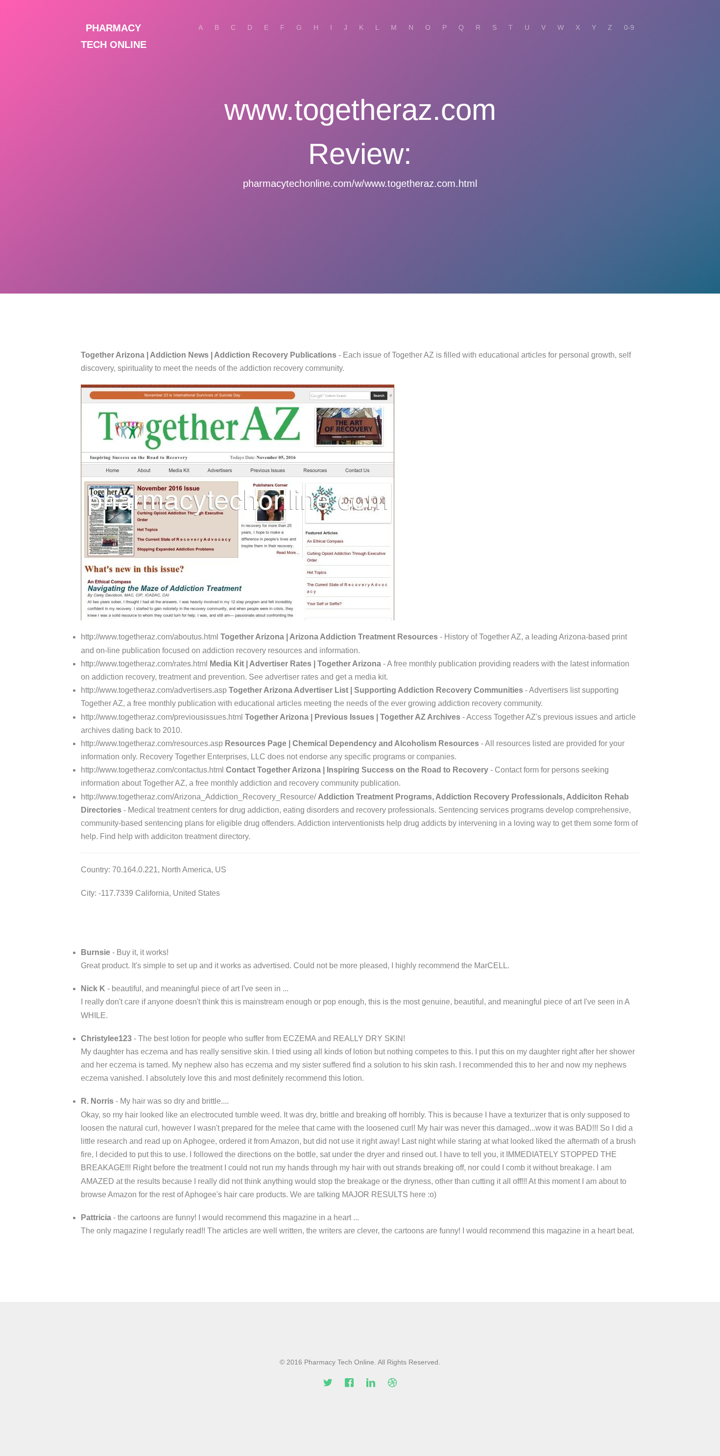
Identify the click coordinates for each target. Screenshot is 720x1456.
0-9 (629, 27)
